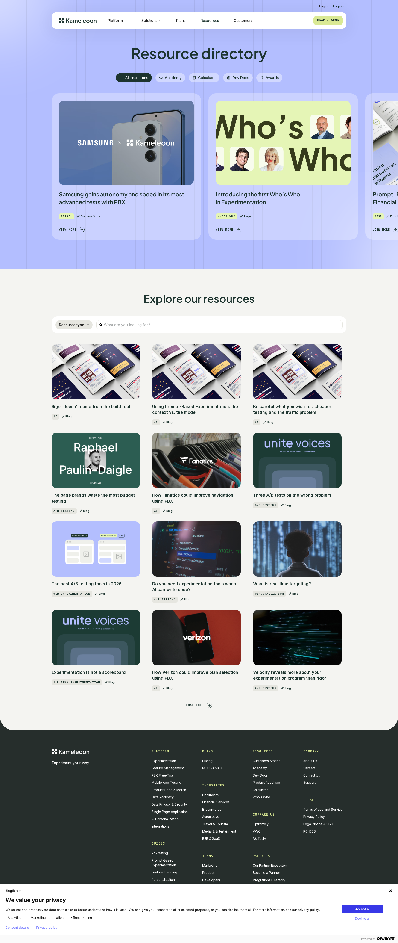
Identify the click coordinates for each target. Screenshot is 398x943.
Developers (211, 880)
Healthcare (210, 795)
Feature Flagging (164, 872)
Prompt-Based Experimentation (164, 862)
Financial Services (216, 802)
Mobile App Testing (166, 782)
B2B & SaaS (211, 838)
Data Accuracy (163, 797)
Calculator (260, 790)
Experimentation (164, 761)
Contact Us (311, 775)
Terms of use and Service (323, 809)
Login (323, 6)
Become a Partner (266, 873)
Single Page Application (170, 812)
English (12, 891)
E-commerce (212, 809)
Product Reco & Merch (169, 790)
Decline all (362, 918)
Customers (243, 20)
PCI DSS (309, 831)
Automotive (210, 817)
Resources (209, 20)
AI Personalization (165, 819)
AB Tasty (259, 838)
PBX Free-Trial (163, 775)
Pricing (207, 761)
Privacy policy (46, 927)
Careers (309, 768)
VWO (257, 831)
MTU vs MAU (212, 768)
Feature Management (168, 768)
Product (208, 873)
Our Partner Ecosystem (270, 865)
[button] (338, 4)
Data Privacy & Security (169, 804)
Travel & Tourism (215, 824)
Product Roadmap (266, 782)
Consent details (17, 927)
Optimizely (261, 824)
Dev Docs (260, 775)
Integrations (160, 826)
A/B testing (160, 853)
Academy (260, 768)
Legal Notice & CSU (318, 824)
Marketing (209, 865)
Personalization (163, 879)
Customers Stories (266, 761)
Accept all (362, 909)
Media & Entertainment (219, 831)
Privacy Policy (314, 817)
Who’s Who (261, 797)
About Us (310, 761)
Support (309, 782)
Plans (181, 20)
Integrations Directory (269, 880)
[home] (78, 20)
